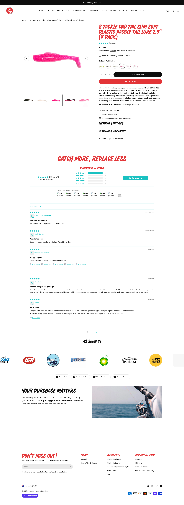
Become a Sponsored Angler (118, 467)
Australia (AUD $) (31, 486)
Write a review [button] (135, 178)
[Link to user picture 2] (46, 268)
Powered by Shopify (42, 491)
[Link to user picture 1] (35, 268)
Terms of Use (50, 472)
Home (24, 20)
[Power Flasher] (128, 66)
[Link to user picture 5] (81, 268)
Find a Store (111, 471)
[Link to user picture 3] (58, 268)
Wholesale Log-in (113, 463)
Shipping (113, 50)
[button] (104, 43)
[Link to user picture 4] (69, 268)
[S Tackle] (41, 360)
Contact (138, 459)
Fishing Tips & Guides (89, 463)
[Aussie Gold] (101, 66)
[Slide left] (26, 58)
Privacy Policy (61, 472)
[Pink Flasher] (121, 66)
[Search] (167, 11)
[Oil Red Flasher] (108, 66)
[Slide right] (85, 58)
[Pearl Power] (115, 66)
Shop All (84, 459)
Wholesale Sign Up (114, 459)
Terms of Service (142, 467)
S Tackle (30, 491)
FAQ (108, 474)
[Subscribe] (70, 467)
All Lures (33, 20)
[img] (35, 212)
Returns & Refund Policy (144, 471)
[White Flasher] (135, 66)
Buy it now (130, 81)
